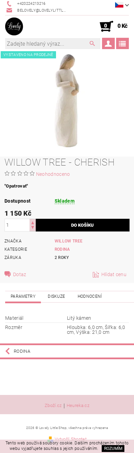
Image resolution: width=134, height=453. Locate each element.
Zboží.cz (53, 405)
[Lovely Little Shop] (14, 26)
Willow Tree (69, 241)
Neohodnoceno (53, 174)
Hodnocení (90, 296)
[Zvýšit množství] (33, 222)
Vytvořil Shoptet (71, 439)
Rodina (62, 249)
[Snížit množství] (33, 228)
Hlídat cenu (114, 274)
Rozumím (113, 448)
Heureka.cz (78, 405)
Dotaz (19, 274)
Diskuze (56, 296)
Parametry (23, 296)
